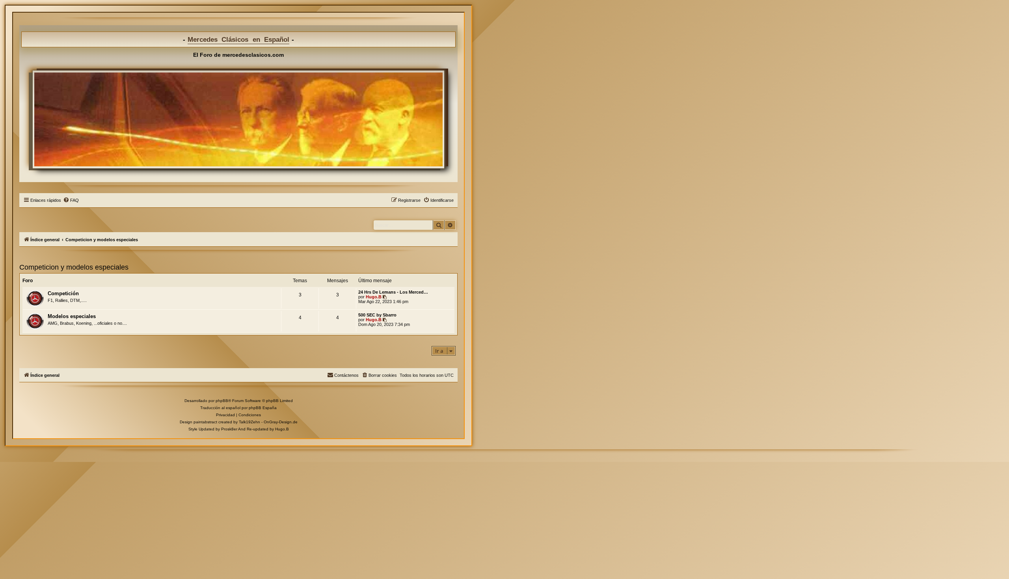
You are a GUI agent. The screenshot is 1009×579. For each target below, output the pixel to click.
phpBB (222, 400)
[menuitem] (71, 200)
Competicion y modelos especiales (73, 267)
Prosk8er (229, 429)
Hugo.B (374, 296)
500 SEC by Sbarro (377, 315)
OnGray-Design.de (281, 422)
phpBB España (263, 408)
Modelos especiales (72, 316)
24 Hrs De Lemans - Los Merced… (393, 292)
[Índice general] (238, 119)
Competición (63, 293)
